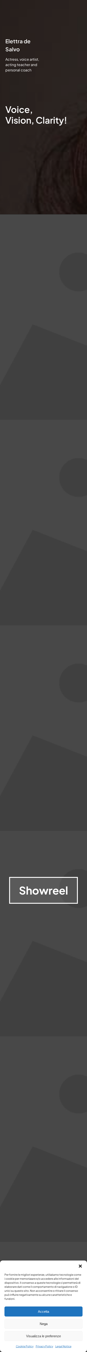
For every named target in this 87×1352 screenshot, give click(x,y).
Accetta (43, 1311)
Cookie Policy (24, 1346)
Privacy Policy (44, 1346)
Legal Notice (63, 1346)
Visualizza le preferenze (43, 1336)
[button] (80, 1266)
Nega (44, 1324)
